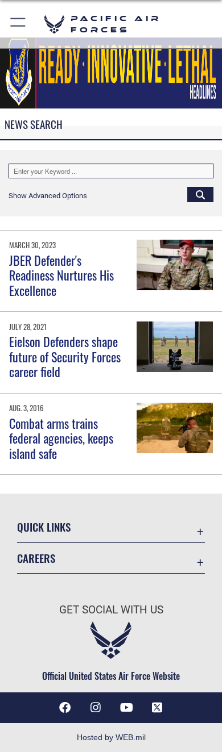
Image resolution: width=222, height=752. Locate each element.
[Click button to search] (200, 194)
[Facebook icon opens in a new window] (64, 707)
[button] (18, 24)
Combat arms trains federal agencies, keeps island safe (61, 438)
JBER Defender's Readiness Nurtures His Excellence (61, 275)
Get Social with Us (111, 609)
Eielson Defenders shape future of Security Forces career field (65, 356)
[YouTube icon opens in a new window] (126, 707)
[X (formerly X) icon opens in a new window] (157, 707)
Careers (36, 558)
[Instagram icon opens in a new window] (95, 707)
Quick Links (44, 527)
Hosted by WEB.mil (111, 737)
